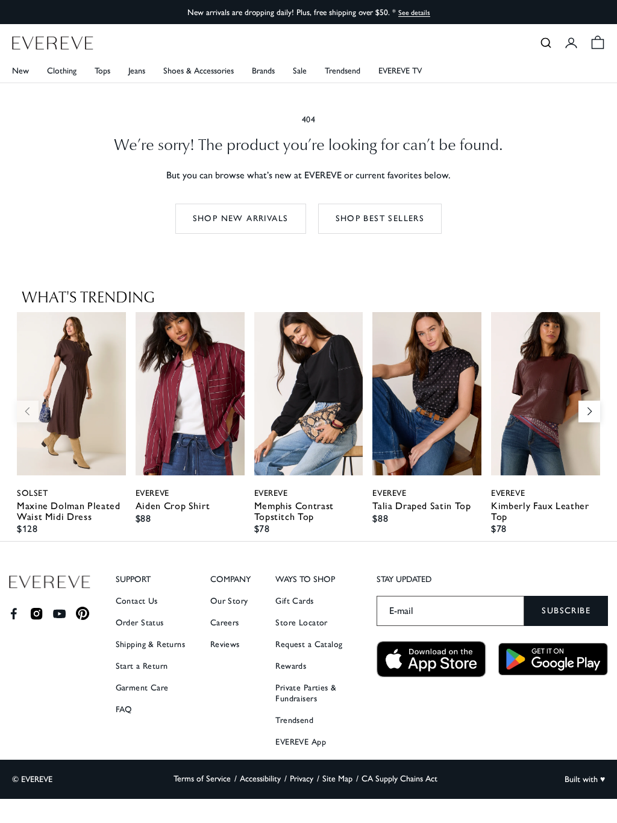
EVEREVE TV (400, 71)
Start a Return (142, 666)
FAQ (124, 709)
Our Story (229, 601)
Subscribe (566, 611)
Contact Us (137, 601)
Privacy (301, 779)
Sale (300, 71)
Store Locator (301, 623)
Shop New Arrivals (241, 218)
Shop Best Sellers (380, 218)
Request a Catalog (308, 644)
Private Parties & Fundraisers (305, 693)
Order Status (140, 623)
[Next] (589, 411)
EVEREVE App (300, 742)
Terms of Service (202, 779)
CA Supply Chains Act (399, 779)
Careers (224, 623)
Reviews (225, 644)
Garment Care (142, 688)
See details (414, 12)
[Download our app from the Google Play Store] (553, 659)
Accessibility (260, 779)
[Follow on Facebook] (13, 614)
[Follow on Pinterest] (83, 614)
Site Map (337, 779)
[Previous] (28, 411)
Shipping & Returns (151, 644)
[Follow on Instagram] (36, 614)
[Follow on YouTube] (59, 614)
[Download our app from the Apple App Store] (431, 659)
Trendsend (342, 71)
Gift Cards (294, 601)
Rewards (290, 666)
